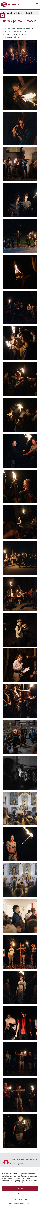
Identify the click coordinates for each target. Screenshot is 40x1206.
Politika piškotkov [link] (14, 1203)
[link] (2, 15)
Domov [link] (5, 13)
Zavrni (20, 1194)
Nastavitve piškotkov (20, 1199)
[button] (37, 1169)
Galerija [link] (12, 13)
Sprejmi (20, 1188)
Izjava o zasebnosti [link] (25, 1203)
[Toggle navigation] (37, 4)
